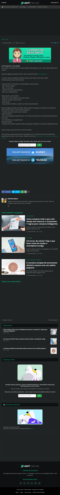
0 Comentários (21, 43)
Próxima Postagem (53, 320)
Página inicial (5, 39)
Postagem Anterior (7, 320)
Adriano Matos (13, 199)
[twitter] (8, 206)
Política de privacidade (39, 492)
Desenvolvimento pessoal (33, 260)
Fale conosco (28, 492)
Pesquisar (54, 2)
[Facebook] (53, 42)
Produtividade (32, 7)
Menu (4, 2)
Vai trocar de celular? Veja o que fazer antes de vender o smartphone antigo (40, 243)
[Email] (57, 42)
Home (17, 492)
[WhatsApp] (22, 191)
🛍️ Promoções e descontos (10, 7)
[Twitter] (55, 42)
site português (42, 74)
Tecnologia (22, 7)
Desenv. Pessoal (42, 7)
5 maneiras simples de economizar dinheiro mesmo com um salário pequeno (41, 265)
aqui (32, 428)
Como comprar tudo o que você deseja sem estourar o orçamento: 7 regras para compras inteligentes (42, 221)
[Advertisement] (30, 22)
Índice (21, 492)
